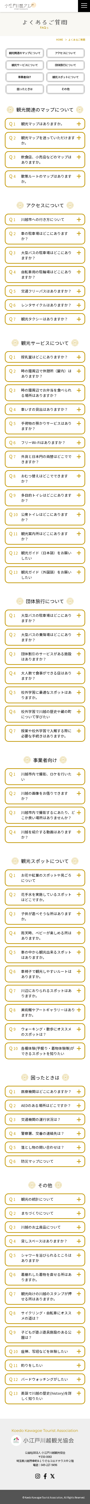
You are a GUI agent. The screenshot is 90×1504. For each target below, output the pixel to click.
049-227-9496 (49, 1465)
